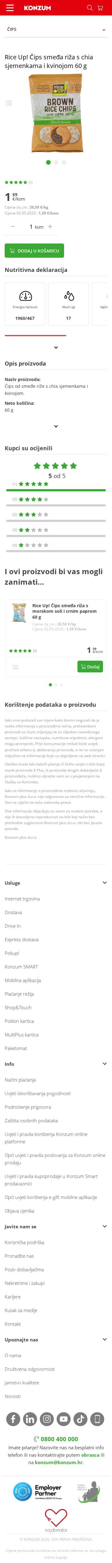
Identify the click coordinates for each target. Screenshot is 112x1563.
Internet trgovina (22, 899)
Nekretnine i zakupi (24, 1283)
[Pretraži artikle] (90, 7)
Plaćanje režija (19, 994)
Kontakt (13, 1324)
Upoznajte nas (21, 1339)
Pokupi (12, 953)
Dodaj (93, 667)
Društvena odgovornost (30, 1369)
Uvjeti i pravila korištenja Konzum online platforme (46, 1138)
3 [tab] (64, 162)
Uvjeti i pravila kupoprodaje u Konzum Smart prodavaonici (51, 1180)
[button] (50, 684)
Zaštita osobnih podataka (31, 1120)
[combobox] (56, 29)
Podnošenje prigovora (28, 1107)
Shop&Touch (18, 1007)
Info (9, 1064)
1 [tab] (48, 162)
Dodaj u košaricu (37, 251)
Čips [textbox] (11, 29)
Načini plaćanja (20, 1080)
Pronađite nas (19, 1256)
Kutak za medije (21, 1310)
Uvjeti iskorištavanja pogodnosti (38, 1093)
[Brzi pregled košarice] (104, 7)
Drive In (13, 926)
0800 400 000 (58, 1439)
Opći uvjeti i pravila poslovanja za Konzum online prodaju (55, 1159)
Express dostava (22, 939)
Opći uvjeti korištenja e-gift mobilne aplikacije (51, 1197)
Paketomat (16, 1048)
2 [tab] (56, 162)
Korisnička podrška (24, 1242)
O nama (13, 1355)
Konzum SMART (21, 967)
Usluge (12, 883)
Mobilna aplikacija (23, 980)
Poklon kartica (19, 1021)
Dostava (13, 912)
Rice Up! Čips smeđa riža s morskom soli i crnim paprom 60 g (64, 611)
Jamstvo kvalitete (22, 1382)
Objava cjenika (19, 1211)
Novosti (13, 1396)
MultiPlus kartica (22, 1034)
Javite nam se (20, 1226)
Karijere (13, 1297)
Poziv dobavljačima (24, 1269)
